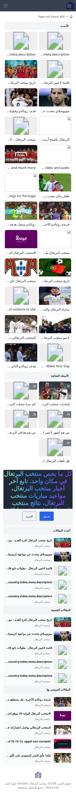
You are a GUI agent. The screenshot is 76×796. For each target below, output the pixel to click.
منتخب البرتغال (42, 546)
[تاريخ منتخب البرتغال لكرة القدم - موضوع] (62, 543)
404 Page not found (51, 16)
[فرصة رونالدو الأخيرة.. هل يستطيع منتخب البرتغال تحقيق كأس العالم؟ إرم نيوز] (62, 702)
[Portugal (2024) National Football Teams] (62, 599)
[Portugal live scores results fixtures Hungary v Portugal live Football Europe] (62, 744)
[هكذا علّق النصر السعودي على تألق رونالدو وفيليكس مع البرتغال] (62, 758)
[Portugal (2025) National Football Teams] (62, 585)
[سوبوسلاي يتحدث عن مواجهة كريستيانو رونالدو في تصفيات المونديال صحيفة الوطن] (62, 557)
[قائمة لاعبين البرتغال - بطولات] (62, 571)
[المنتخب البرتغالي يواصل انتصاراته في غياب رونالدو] (62, 730)
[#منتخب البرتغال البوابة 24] (62, 716)
